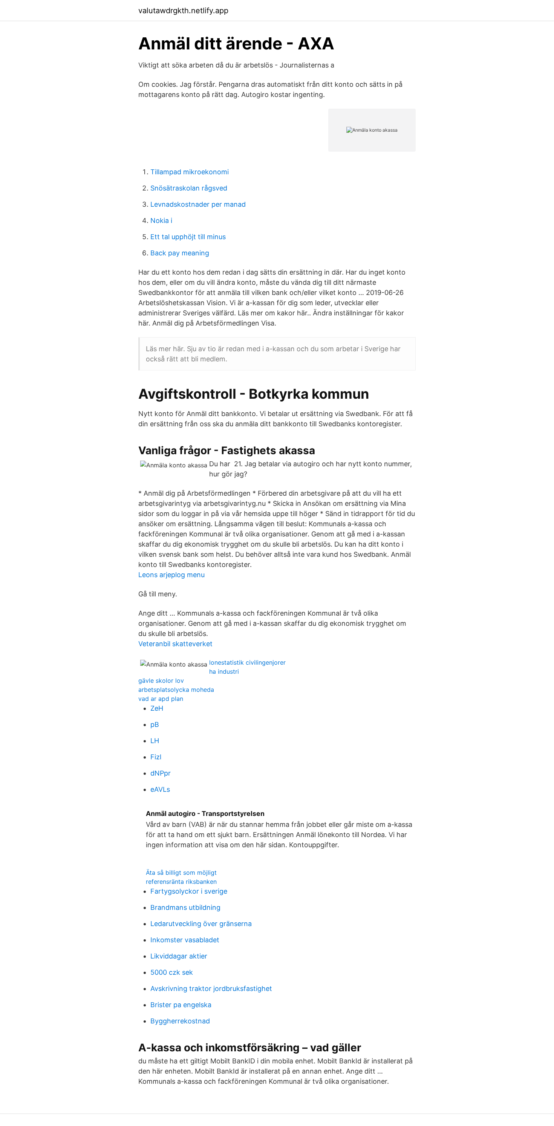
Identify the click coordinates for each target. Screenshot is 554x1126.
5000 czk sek (171, 972)
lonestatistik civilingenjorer (247, 662)
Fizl (155, 757)
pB (154, 724)
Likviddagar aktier (178, 956)
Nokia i (161, 220)
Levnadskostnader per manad (198, 204)
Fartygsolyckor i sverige (188, 891)
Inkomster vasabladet (184, 940)
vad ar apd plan (160, 698)
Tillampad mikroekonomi (189, 172)
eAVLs (160, 789)
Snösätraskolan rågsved (188, 188)
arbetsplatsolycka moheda (176, 689)
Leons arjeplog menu (171, 575)
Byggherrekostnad (180, 1021)
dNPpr (160, 773)
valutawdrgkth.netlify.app (183, 10)
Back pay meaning (179, 253)
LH (154, 741)
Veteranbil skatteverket (175, 644)
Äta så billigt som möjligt (181, 872)
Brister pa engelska (180, 1005)
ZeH (156, 708)
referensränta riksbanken (181, 881)
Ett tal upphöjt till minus (188, 237)
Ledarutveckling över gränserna (201, 924)
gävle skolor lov (161, 680)
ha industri (224, 671)
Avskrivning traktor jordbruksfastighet (211, 988)
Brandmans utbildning (185, 907)
